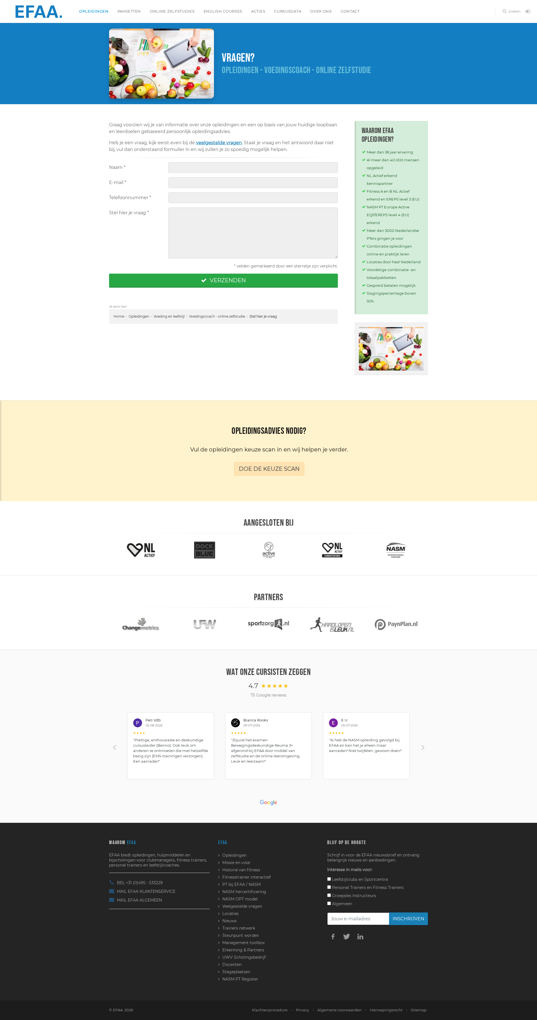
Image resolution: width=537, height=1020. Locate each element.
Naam (117, 167)
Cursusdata (287, 11)
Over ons (321, 11)
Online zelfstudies (172, 11)
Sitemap (419, 1010)
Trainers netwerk (238, 928)
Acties (258, 11)
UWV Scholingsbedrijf (244, 957)
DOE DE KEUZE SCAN (269, 468)
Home (119, 316)
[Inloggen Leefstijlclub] (527, 11)
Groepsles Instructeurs (353, 895)
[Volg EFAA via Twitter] (346, 936)
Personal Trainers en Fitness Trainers (367, 887)
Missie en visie (236, 862)
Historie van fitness (241, 869)
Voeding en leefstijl (169, 316)
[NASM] (343, 549)
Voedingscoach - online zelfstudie (217, 316)
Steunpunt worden (240, 935)
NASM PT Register (240, 979)
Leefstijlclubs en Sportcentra (359, 879)
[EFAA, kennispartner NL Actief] (280, 549)
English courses (223, 11)
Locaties (230, 913)
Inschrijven (408, 918)
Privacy (302, 1010)
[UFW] (156, 624)
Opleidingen (94, 11)
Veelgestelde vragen (242, 906)
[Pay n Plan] (347, 624)
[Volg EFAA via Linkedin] (360, 936)
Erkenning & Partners (243, 950)
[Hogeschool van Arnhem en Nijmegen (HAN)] (411, 624)
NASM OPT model (240, 899)
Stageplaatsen (236, 971)
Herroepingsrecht (386, 1010)
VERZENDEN (227, 280)
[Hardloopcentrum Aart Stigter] (284, 624)
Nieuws (229, 920)
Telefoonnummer (130, 197)
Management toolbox (243, 942)
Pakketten (129, 11)
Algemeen (341, 903)
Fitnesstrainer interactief (246, 877)
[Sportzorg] (220, 624)
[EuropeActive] (407, 549)
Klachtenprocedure (270, 1010)
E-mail (117, 182)
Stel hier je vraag (129, 212)
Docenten (232, 964)
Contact (350, 11)
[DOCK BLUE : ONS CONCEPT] (152, 549)
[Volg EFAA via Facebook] (332, 936)
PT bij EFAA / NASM (241, 884)
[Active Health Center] (216, 549)
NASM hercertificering (244, 891)
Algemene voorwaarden (339, 1010)
